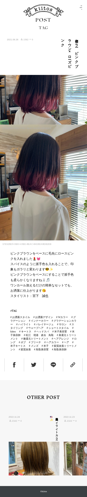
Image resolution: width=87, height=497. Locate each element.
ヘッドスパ (42, 331)
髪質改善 (26, 349)
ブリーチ (36, 342)
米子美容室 (60, 331)
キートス (26, 331)
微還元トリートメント (36, 338)
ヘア (66, 342)
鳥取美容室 (42, 349)
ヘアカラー (52, 342)
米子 (46, 345)
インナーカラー (40, 320)
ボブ (23, 342)
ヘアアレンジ (61, 338)
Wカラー (63, 317)
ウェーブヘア (36, 327)
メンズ (34, 345)
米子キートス (18, 345)
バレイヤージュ (45, 324)
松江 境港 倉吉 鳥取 (40, 335)
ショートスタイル (59, 327)
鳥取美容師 (60, 349)
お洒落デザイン (44, 317)
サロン (63, 324)
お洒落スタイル (21, 317)
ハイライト (24, 324)
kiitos (13, 331)
